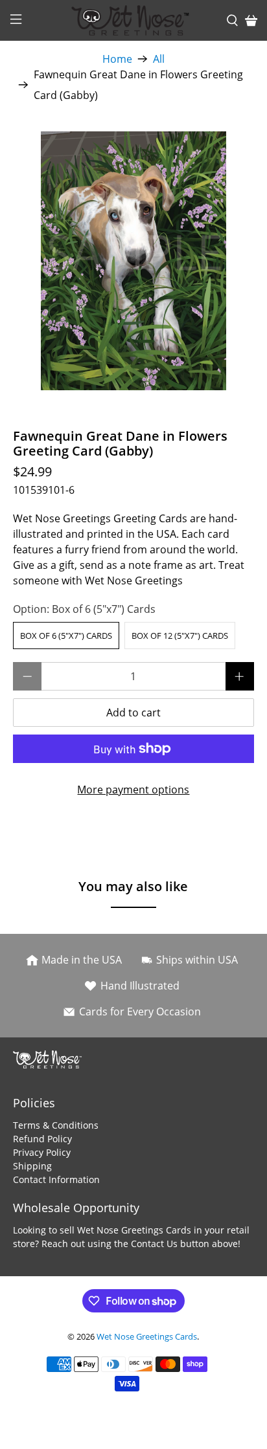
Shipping (32, 1166)
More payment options (133, 789)
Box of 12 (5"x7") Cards (180, 635)
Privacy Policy (42, 1152)
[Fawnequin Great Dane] (133, 260)
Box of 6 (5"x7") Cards (66, 635)
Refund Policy (42, 1139)
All (159, 59)
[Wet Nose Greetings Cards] (133, 20)
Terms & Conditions (56, 1125)
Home (117, 59)
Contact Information (56, 1179)
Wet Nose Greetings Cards (147, 1336)
